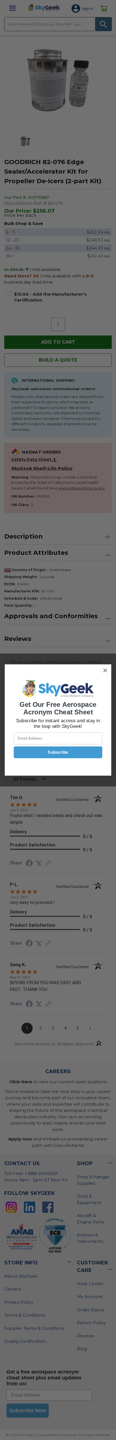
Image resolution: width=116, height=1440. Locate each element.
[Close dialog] (105, 670)
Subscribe (58, 752)
